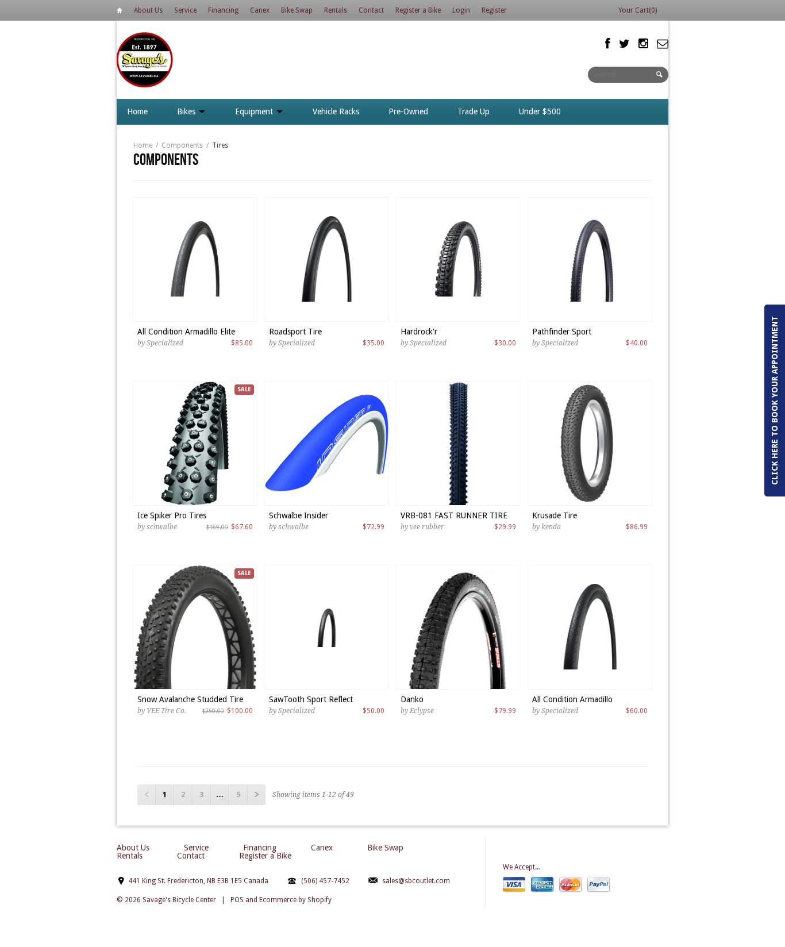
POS (237, 900)
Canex (260, 10)
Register (494, 10)
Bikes (187, 111)
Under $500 (540, 111)
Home (119, 12)
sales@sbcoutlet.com (416, 881)
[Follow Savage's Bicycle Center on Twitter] (624, 43)
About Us (148, 10)
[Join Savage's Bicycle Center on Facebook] (607, 43)
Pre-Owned (408, 111)
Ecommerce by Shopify (295, 900)
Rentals (335, 10)
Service (185, 10)
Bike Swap (297, 10)
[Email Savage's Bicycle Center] (662, 43)
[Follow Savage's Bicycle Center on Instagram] (643, 43)
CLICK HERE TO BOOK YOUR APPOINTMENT (774, 400)
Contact (371, 10)
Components (182, 145)
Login (461, 10)
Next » (256, 794)
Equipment (255, 111)
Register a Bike (418, 10)
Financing (223, 10)
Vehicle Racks (336, 111)
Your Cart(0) (637, 10)
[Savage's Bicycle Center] (145, 59)
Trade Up (473, 111)
